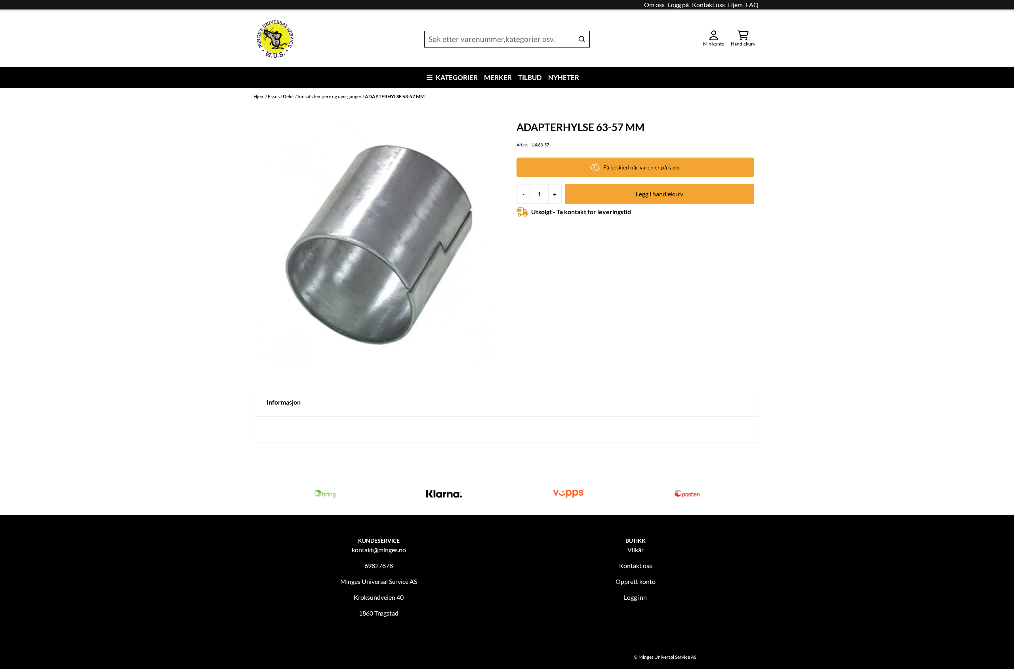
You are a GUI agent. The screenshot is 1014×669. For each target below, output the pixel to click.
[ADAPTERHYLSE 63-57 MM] (380, 244)
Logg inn (635, 597)
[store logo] (275, 39)
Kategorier (457, 77)
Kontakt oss (708, 4)
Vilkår (635, 549)
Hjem (735, 4)
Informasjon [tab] (284, 402)
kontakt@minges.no (379, 549)
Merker (498, 77)
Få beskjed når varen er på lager (641, 167)
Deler (289, 96)
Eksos (274, 96)
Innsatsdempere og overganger (329, 96)
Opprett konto (636, 581)
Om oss (654, 4)
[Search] (582, 39)
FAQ (752, 4)
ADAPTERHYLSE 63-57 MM (395, 96)
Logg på (678, 4)
